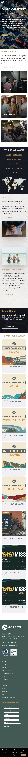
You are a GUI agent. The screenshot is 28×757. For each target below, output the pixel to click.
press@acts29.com (12, 645)
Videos (4, 691)
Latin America (11, 159)
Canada (8, 154)
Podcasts (5, 688)
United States (17, 154)
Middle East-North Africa (14, 168)
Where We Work (7, 673)
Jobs (3, 694)
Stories (4, 685)
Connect (5, 679)
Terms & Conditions (8, 697)
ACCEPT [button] (23, 755)
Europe (11, 163)
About (4, 664)
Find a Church (7, 670)
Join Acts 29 (6, 667)
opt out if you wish (14, 755)
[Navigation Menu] (26, 2)
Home (4, 661)
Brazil (20, 159)
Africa (17, 163)
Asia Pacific (14, 173)
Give (3, 676)
